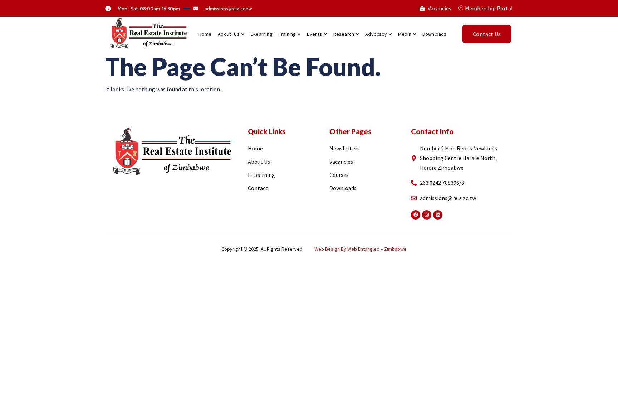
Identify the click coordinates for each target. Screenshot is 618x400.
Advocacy (376, 34)
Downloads (434, 34)
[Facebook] (415, 215)
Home (204, 34)
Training (287, 34)
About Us (229, 34)
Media (404, 34)
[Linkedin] (437, 215)
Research (343, 34)
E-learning (262, 34)
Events (314, 34)
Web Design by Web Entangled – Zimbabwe (360, 249)
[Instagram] (426, 215)
